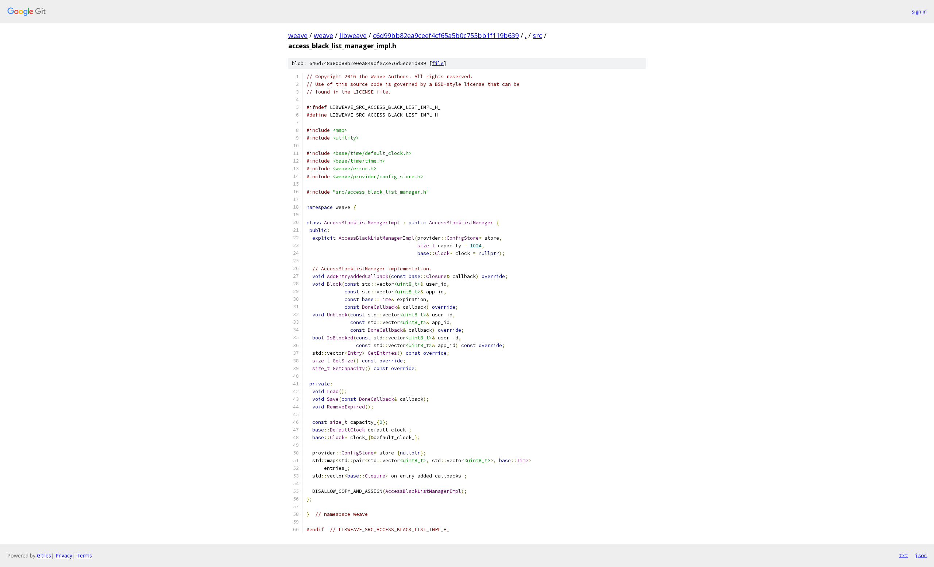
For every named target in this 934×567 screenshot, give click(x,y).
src (537, 35)
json (921, 555)
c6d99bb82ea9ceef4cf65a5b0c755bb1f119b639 (446, 35)
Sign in (919, 11)
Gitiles (44, 555)
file (438, 63)
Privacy (63, 555)
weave (298, 35)
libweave (353, 35)
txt (903, 555)
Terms (84, 555)
